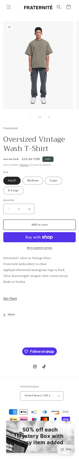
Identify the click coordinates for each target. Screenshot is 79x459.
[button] (9, 7)
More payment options (39, 247)
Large (53, 180)
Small (12, 180)
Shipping (24, 165)
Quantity (8, 200)
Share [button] (11, 314)
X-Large (13, 190)
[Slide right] (49, 117)
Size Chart (10, 298)
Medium (33, 180)
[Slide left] (30, 117)
